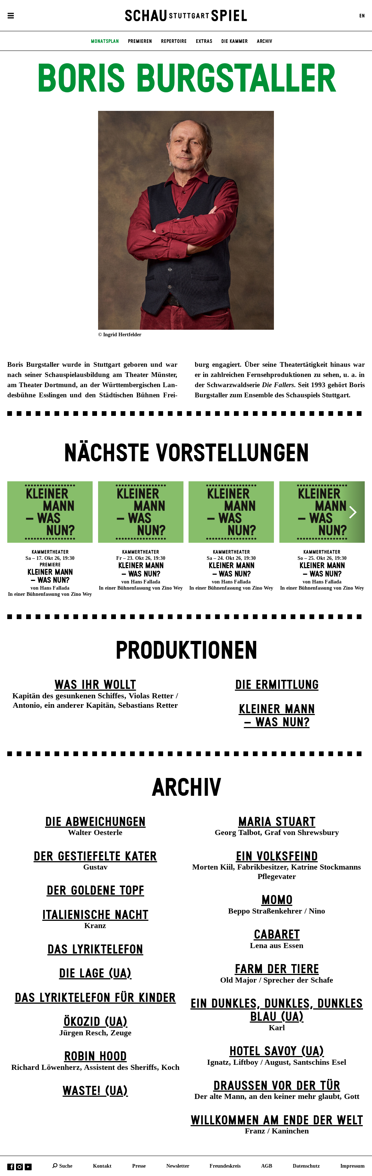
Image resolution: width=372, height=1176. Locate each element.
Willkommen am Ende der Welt (277, 1120)
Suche (65, 1165)
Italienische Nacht (95, 915)
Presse (139, 1165)
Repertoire (174, 41)
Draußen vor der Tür (276, 1086)
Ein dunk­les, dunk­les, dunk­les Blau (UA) (276, 1011)
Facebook (10, 1166)
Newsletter (177, 1165)
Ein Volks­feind (277, 856)
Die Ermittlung (277, 685)
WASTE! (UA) (95, 1091)
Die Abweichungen (95, 822)
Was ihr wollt (95, 685)
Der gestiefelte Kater (95, 856)
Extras (204, 41)
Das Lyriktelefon (95, 949)
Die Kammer (234, 41)
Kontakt (102, 1165)
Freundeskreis (225, 1165)
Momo (276, 900)
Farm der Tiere (277, 969)
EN (362, 15)
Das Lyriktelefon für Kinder (95, 998)
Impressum (352, 1165)
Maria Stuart (276, 822)
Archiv (264, 41)
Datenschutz (306, 1165)
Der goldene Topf (95, 891)
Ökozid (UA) (95, 1022)
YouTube (28, 1166)
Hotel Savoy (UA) (276, 1051)
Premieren (140, 41)
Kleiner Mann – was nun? (277, 716)
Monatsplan (105, 41)
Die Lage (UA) (95, 973)
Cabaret (277, 935)
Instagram (19, 1166)
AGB (266, 1165)
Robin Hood (95, 1056)
